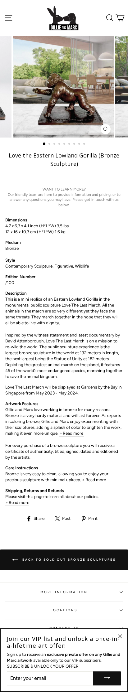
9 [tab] (84, 144)
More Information (64, 592)
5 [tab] (64, 144)
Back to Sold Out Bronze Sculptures (68, 560)
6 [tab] (69, 144)
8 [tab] (79, 144)
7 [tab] (74, 144)
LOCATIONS (64, 610)
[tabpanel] (64, 87)
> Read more (71, 433)
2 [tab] (50, 144)
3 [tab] (55, 144)
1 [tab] (44, 144)
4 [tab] (60, 144)
